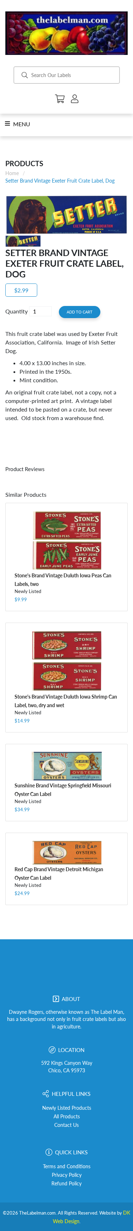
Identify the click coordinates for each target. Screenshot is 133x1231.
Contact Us (66, 1125)
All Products (67, 1116)
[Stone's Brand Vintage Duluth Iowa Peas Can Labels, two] (66, 540)
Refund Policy (66, 1183)
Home (12, 173)
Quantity (16, 311)
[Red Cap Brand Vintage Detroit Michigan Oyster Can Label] (66, 852)
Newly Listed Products (66, 1108)
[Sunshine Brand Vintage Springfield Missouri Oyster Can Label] (66, 766)
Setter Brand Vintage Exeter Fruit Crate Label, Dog (60, 181)
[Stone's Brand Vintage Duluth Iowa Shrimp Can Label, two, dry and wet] (66, 661)
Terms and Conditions (66, 1166)
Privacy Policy (67, 1175)
